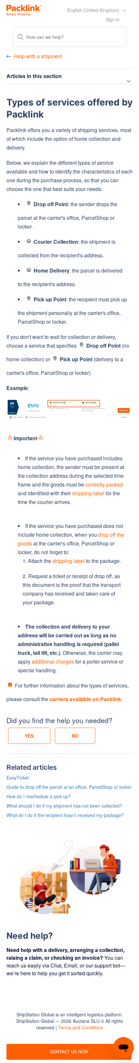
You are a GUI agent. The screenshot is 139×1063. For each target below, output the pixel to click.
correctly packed (104, 484)
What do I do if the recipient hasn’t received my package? (65, 815)
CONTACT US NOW (69, 1051)
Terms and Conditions (80, 1027)
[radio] (29, 736)
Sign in (113, 19)
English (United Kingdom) (94, 10)
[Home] (24, 9)
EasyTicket (17, 777)
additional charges (53, 661)
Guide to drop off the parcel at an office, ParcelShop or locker (69, 787)
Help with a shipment (38, 56)
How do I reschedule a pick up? (38, 796)
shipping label (88, 493)
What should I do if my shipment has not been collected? (64, 805)
